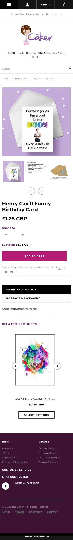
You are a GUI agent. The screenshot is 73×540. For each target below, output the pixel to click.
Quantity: (8, 227)
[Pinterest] (11, 271)
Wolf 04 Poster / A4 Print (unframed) (36, 399)
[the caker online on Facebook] (5, 486)
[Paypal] (52, 511)
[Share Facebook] (64, 267)
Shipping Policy (48, 452)
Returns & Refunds (50, 457)
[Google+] (17, 271)
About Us (7, 448)
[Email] (59, 267)
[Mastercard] (35, 511)
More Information (21, 289)
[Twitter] (5, 271)
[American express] (19, 511)
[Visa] (6, 511)
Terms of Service (48, 462)
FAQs (5, 452)
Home (5, 78)
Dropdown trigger (27, 4)
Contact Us (8, 457)
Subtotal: (8, 244)
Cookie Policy (47, 448)
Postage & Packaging (23, 298)
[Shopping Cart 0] (64, 4)
